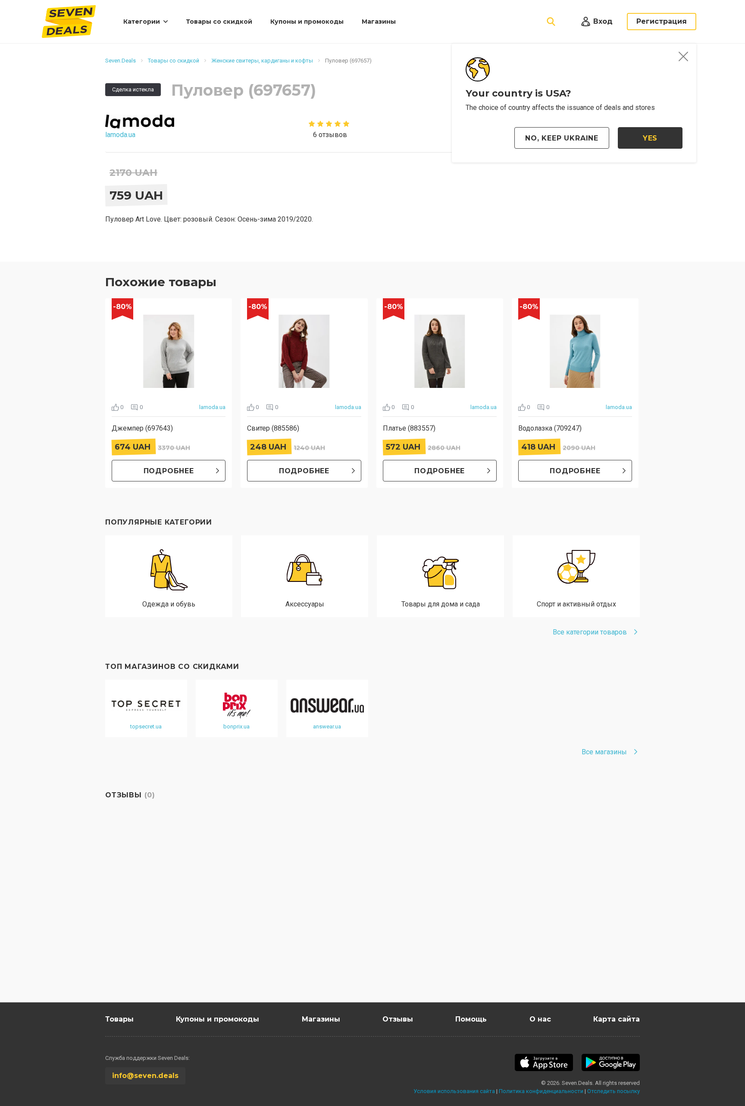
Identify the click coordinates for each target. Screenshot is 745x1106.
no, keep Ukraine (561, 138)
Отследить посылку (613, 1091)
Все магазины (604, 752)
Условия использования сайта (454, 1091)
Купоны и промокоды (307, 21)
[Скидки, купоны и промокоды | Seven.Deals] (69, 21)
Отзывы (397, 1019)
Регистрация (661, 21)
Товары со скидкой (219, 21)
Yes (650, 138)
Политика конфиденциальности (541, 1091)
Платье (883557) (409, 428)
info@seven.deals (145, 1076)
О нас (540, 1019)
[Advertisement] (364, 920)
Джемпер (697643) (142, 428)
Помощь (471, 1019)
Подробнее (169, 471)
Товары (119, 1019)
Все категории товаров (590, 632)
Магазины (379, 21)
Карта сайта (616, 1019)
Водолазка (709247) (550, 428)
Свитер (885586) (273, 428)
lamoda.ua (212, 407)
